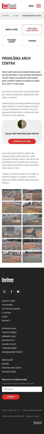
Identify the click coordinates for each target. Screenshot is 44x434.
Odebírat (11, 397)
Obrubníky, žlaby (9, 336)
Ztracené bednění (9, 348)
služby (5, 317)
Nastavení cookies (32, 416)
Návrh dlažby (12, 29)
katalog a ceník (8, 301)
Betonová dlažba (9, 328)
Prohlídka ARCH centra (32, 29)
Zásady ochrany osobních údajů (13, 416)
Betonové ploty (8, 340)
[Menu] (38, 5)
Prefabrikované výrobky (12, 352)
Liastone (5, 16)
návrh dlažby (7, 360)
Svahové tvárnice (9, 332)
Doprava (32, 41)
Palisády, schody (9, 344)
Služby (15, 16)
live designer (7, 305)
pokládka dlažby (9, 372)
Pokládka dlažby (11, 41)
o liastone (6, 313)
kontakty (6, 321)
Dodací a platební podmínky (32, 410)
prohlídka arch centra (11, 368)
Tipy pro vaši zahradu (11, 309)
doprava (5, 364)
